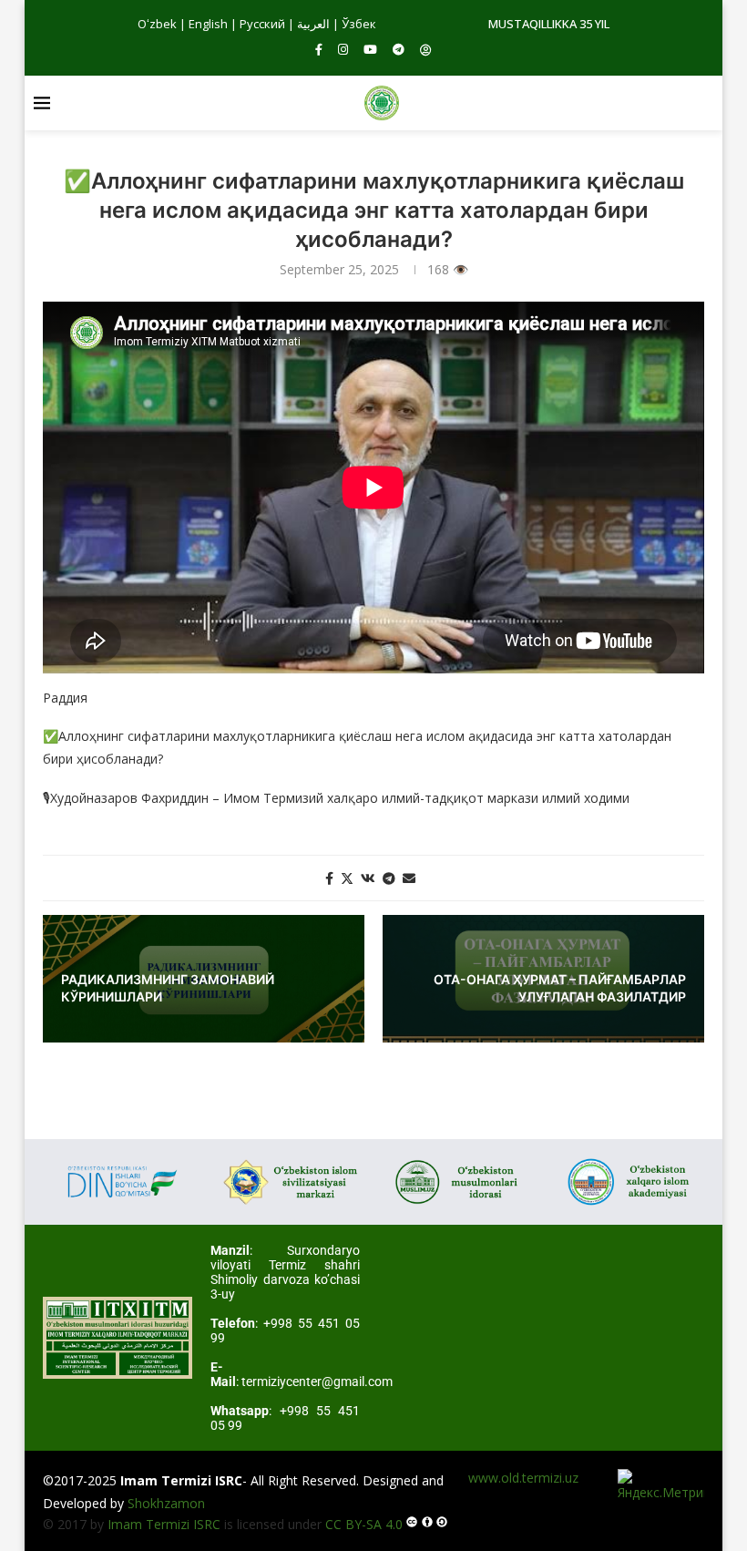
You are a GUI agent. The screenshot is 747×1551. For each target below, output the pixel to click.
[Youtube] (370, 49)
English (208, 23)
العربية (313, 23)
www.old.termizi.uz (523, 1477)
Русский (262, 23)
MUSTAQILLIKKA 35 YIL (548, 23)
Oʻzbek (157, 23)
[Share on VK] (368, 878)
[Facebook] (318, 49)
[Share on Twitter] (347, 878)
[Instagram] (343, 49)
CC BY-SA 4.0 (364, 1524)
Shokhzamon (166, 1503)
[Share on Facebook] (329, 878)
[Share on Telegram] (389, 878)
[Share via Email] (409, 878)
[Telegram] (398, 49)
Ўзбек (359, 23)
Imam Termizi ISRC (163, 1524)
